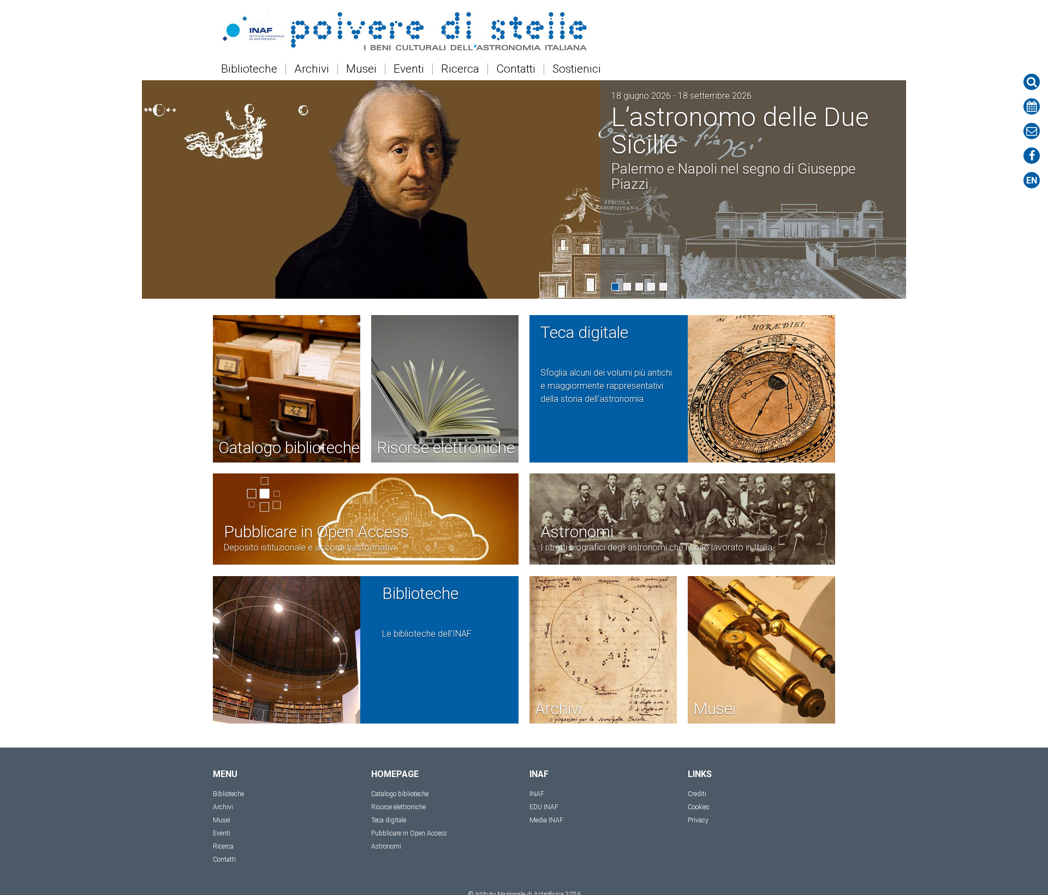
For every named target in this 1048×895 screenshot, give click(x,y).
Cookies (699, 807)
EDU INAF (543, 807)
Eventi (409, 69)
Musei (361, 69)
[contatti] (1031, 131)
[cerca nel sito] (1031, 82)
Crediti (697, 794)
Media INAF (546, 820)
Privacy (698, 820)
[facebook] (1031, 155)
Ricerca (460, 69)
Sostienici (576, 69)
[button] (615, 287)
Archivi (311, 69)
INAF (536, 794)
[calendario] (1031, 106)
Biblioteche (249, 69)
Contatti (515, 69)
